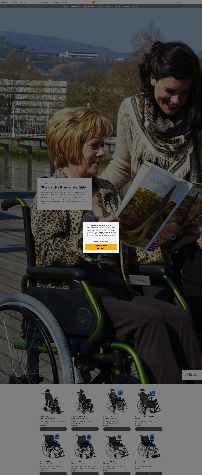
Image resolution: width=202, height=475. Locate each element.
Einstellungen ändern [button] (101, 241)
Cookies (102, 227)
